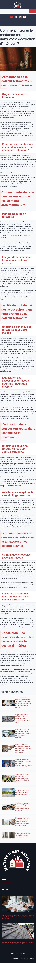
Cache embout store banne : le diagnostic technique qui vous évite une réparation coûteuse (22, 806)
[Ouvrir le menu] (18, 23)
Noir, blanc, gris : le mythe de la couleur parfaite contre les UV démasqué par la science (22, 733)
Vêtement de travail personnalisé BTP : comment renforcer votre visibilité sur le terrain (22, 778)
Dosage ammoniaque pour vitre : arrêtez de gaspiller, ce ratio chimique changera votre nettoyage (22, 821)
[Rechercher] (32, 11)
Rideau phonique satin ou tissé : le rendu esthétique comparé (23, 835)
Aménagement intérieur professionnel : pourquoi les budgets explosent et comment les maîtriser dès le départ (23, 702)
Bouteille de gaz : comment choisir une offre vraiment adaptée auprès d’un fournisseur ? (23, 748)
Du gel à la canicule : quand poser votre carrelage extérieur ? (22, 792)
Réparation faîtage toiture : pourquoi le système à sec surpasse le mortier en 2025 (23, 718)
